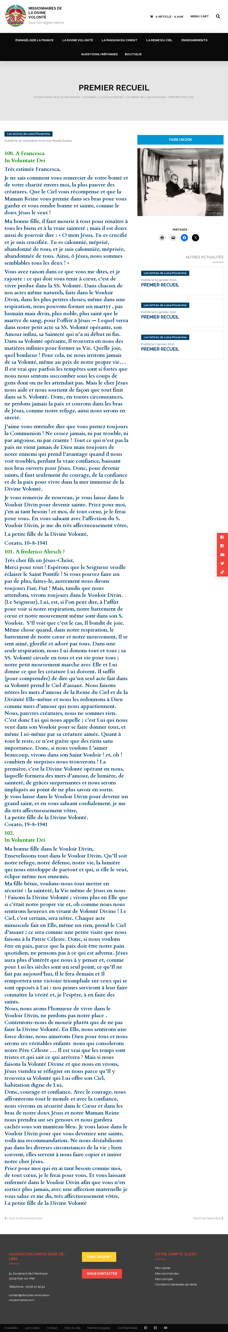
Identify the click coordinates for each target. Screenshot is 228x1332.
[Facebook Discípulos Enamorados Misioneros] (155, 1328)
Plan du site (72, 1328)
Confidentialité (127, 1328)
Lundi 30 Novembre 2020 (24, 1218)
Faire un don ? (99, 1257)
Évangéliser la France (34, 40)
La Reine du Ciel (159, 40)
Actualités (11, 1328)
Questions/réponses (99, 54)
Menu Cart (200, 16)
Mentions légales (98, 1328)
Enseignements (194, 40)
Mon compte (164, 1279)
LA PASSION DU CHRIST (119, 40)
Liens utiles (32, 1328)
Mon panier (163, 1268)
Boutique (133, 54)
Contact (52, 1328)
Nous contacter (102, 1273)
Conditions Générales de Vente (176, 1284)
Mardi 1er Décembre (207, 1218)
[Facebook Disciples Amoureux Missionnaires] (146, 1328)
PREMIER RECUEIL (160, 285)
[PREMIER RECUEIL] (180, 181)
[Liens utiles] (222, 572)
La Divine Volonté (77, 40)
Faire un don (180, 139)
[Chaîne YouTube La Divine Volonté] (165, 1328)
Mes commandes (167, 1273)
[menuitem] (35, 40)
